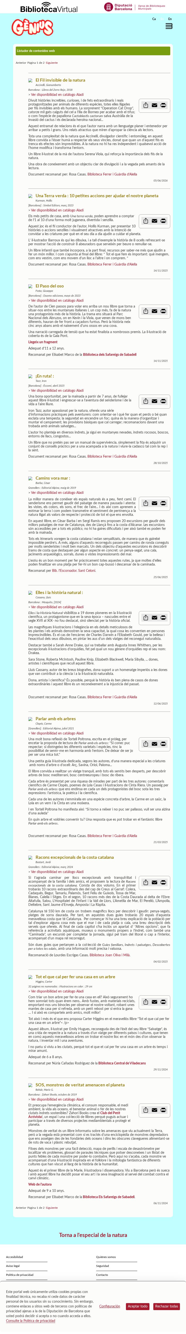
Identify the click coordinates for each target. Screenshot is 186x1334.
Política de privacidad (19, 1274)
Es (162, 19)
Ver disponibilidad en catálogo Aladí (57, 95)
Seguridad (102, 1265)
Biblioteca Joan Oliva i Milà (110, 955)
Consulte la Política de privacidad (30, 1321)
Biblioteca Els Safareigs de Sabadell (108, 1197)
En (170, 19)
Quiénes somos (106, 1257)
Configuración (109, 1306)
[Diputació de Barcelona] (134, 6)
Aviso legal (13, 1265)
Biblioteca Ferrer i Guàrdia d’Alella (112, 174)
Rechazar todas (166, 1306)
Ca (154, 19)
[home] (32, 27)
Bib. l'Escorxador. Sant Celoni (73, 571)
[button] (170, 26)
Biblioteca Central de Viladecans (122, 1063)
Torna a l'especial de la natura (93, 1235)
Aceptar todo (137, 1306)
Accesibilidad (14, 1257)
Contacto (102, 1274)
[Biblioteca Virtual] (49, 6)
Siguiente (52, 62)
